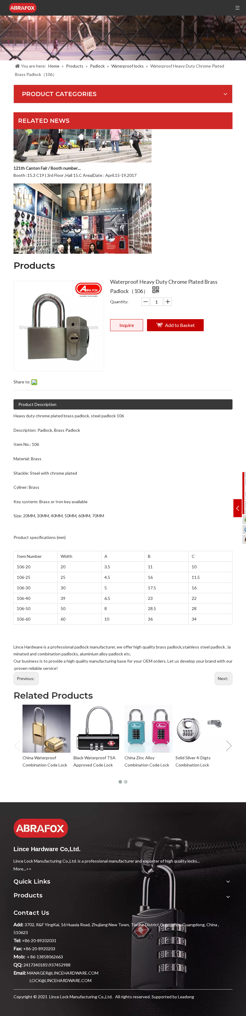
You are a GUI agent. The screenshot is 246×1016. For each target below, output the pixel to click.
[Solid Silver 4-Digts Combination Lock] (200, 729)
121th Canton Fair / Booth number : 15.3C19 (47, 162)
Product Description (37, 404)
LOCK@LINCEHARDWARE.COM (61, 980)
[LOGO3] (41, 828)
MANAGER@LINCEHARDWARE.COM (62, 972)
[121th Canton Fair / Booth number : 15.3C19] (83, 154)
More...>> (23, 868)
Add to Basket (180, 325)
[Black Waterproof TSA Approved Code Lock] (98, 729)
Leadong (186, 996)
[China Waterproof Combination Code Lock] (46, 729)
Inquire (126, 325)
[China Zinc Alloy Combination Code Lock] (148, 729)
